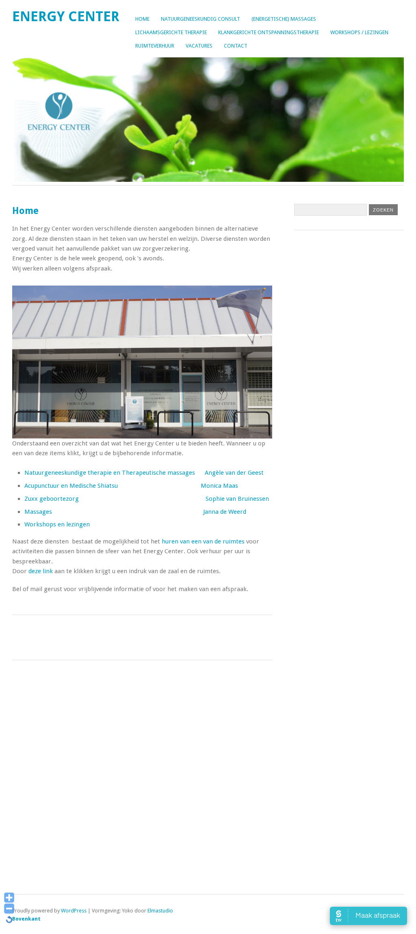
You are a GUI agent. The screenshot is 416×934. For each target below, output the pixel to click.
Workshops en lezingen (57, 524)
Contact (235, 46)
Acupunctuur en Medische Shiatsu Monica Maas (131, 485)
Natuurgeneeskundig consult (200, 19)
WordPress (74, 911)
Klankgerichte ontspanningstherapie (268, 32)
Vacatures (199, 46)
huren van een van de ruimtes (203, 541)
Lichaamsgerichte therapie (171, 32)
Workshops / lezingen (359, 32)
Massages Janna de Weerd (135, 511)
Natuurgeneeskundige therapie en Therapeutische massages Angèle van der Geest (144, 472)
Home (142, 19)
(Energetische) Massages (283, 19)
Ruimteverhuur (154, 46)
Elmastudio (160, 911)
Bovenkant (26, 919)
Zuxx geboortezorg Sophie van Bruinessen (146, 498)
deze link (41, 571)
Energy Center (65, 16)
